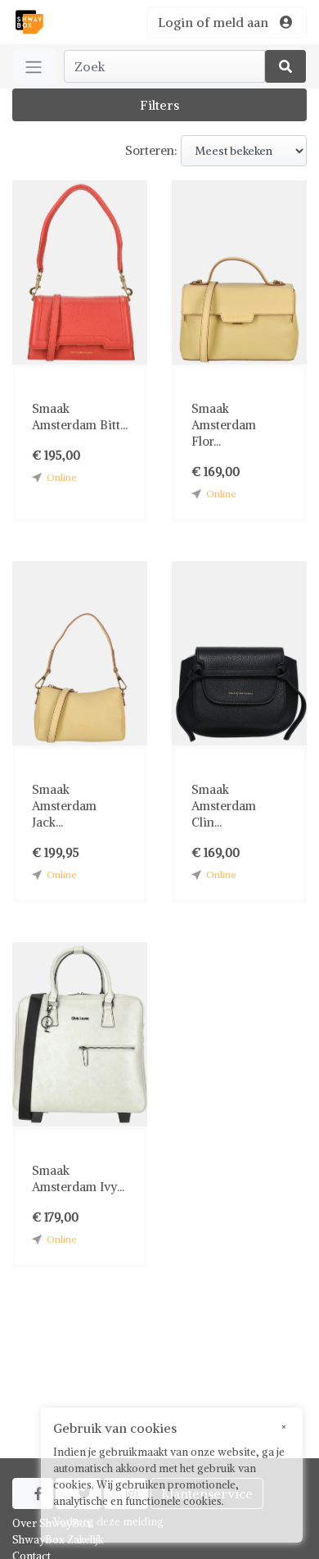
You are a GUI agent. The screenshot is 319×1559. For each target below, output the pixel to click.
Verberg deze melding (108, 1522)
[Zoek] (285, 66)
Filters (159, 105)
